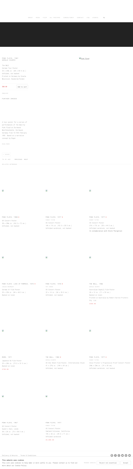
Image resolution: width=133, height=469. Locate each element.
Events (95, 17)
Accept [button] (125, 463)
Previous (18, 159)
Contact (80, 17)
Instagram (112, 455)
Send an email (126, 455)
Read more (6, 144)
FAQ (88, 17)
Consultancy (68, 17)
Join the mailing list (129, 455)
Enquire (5, 93)
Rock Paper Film (66, 8)
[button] (104, 17)
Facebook (115, 455)
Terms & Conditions (28, 455)
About (30, 17)
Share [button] (7, 154)
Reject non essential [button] (108, 463)
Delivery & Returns (10, 455)
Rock (38, 17)
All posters (55, 17)
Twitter (122, 455)
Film (45, 17)
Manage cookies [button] (90, 462)
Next (26, 159)
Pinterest (119, 455)
